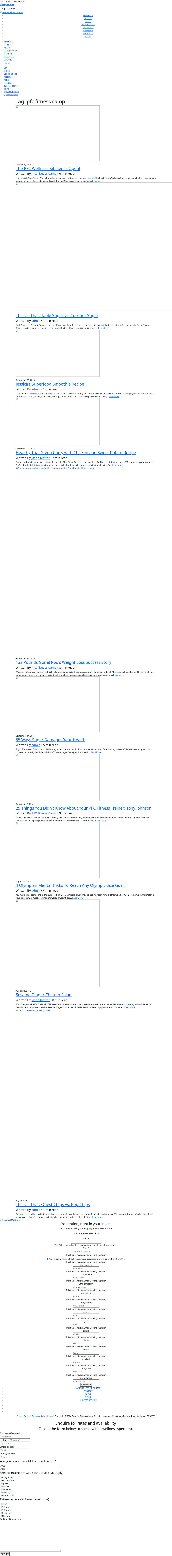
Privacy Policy (23, 1416)
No (3, 1469)
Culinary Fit (7, 1492)
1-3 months (7, 1507)
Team (88, 1397)
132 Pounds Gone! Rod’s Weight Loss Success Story (63, 662)
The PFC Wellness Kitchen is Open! (48, 168)
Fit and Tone (8, 1480)
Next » (17, 1220)
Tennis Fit (88, 15)
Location (88, 33)
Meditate (8, 76)
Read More (97, 181)
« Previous (5, 1220)
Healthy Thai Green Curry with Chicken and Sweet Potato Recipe (76, 452)
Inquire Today (8, 8)
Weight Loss (88, 24)
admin (35, 321)
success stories (11, 85)
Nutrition (88, 27)
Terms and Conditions (42, 1416)
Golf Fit (88, 18)
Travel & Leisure (11, 91)
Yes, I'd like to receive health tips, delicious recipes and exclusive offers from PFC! (87, 1259)
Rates (88, 36)
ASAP (4, 1504)
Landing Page (10, 73)
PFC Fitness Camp (44, 173)
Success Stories (88, 1400)
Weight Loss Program (88, 1388)
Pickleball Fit (8, 1495)
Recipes (7, 82)
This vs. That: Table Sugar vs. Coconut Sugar (57, 315)
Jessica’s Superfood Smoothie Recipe (50, 384)
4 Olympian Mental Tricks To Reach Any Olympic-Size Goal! (70, 885)
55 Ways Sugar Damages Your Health (50, 739)
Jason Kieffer (40, 458)
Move (6, 79)
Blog (88, 1394)
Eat (5, 67)
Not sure (6, 1516)
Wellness (88, 30)
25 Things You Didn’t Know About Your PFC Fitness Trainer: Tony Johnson (84, 808)
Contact (88, 1391)
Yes (3, 1466)
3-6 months (7, 1510)
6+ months (7, 1513)
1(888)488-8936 (7, 4)
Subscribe (86, 1384)
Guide (7, 70)
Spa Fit (88, 21)
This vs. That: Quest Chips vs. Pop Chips (53, 1204)
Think (6, 88)
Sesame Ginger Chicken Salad (44, 994)
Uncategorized (11, 95)
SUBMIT (5, 1554)
